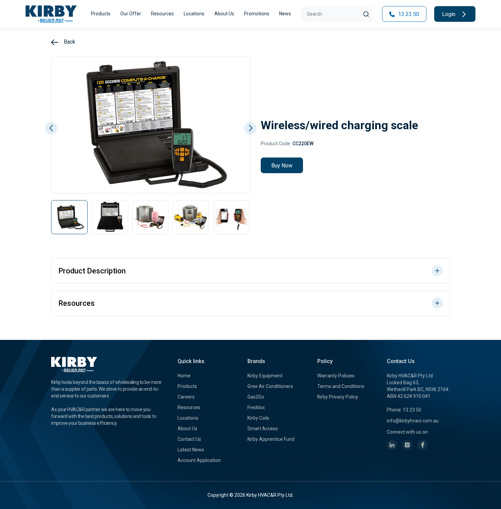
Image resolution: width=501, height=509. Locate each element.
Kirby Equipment (265, 375)
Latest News (191, 449)
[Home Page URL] (51, 14)
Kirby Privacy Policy (337, 397)
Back (68, 42)
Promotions (256, 13)
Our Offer (130, 13)
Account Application (199, 460)
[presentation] (51, 128)
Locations (194, 13)
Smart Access (262, 428)
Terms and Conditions (340, 386)
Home (184, 375)
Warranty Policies (335, 375)
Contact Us (189, 439)
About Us (224, 13)
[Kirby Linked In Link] (392, 445)
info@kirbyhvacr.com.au (413, 420)
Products (100, 13)
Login (449, 14)
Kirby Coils (258, 418)
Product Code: (276, 143)
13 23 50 (408, 14)
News (285, 13)
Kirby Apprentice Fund (270, 439)
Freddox (256, 407)
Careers (186, 397)
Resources (162, 13)
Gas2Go (255, 397)
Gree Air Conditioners (270, 386)
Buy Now (281, 165)
